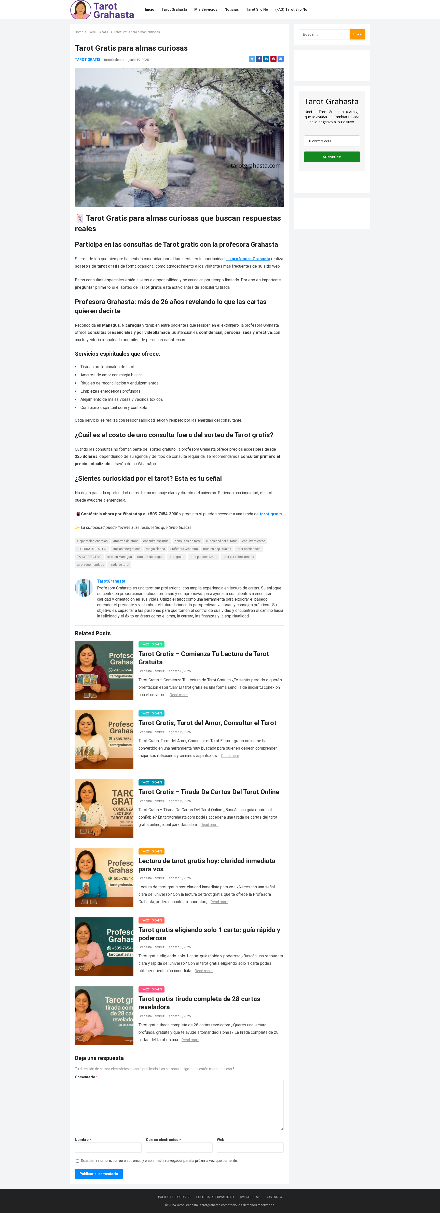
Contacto (274, 1197)
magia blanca (155, 549)
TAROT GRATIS (98, 32)
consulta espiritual (156, 541)
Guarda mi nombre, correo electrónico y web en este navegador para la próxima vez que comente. (159, 1161)
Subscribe (332, 156)
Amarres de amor (125, 541)
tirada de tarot (119, 565)
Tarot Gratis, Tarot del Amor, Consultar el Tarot (208, 723)
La (248, 258)
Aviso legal (250, 1197)
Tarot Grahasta (187, 1205)
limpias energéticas (127, 549)
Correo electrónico (163, 1140)
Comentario (86, 1077)
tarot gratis (176, 557)
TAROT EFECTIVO (89, 557)
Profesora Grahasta (184, 549)
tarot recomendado (90, 565)
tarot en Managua (119, 557)
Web (220, 1140)
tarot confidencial (249, 549)
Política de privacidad (215, 1197)
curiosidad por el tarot (221, 541)
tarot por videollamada (238, 557)
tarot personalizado (203, 557)
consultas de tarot (188, 541)
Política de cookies (174, 1197)
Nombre (83, 1140)
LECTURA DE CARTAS (92, 549)
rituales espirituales (217, 549)
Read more (179, 695)
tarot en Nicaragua (150, 557)
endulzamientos (253, 541)
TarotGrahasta (114, 60)
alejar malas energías (92, 541)
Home (79, 32)
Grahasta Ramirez (151, 671)
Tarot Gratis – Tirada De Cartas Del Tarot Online (209, 792)
